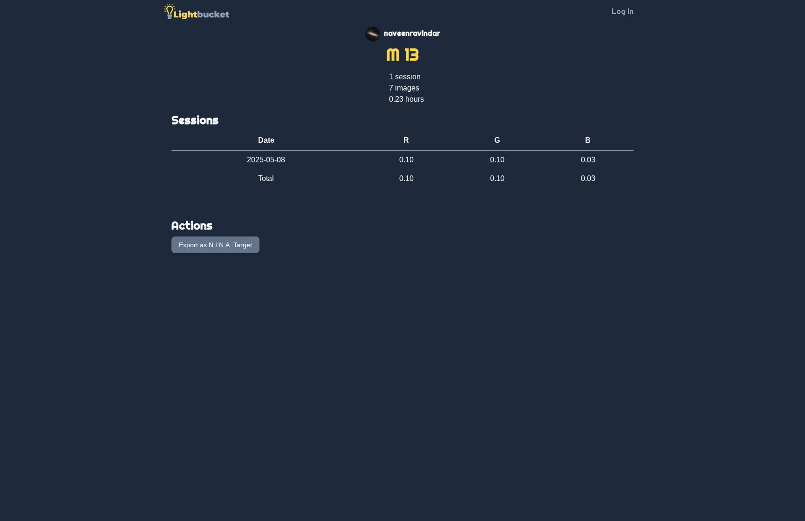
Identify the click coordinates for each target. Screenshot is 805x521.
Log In (623, 11)
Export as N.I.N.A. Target (215, 245)
